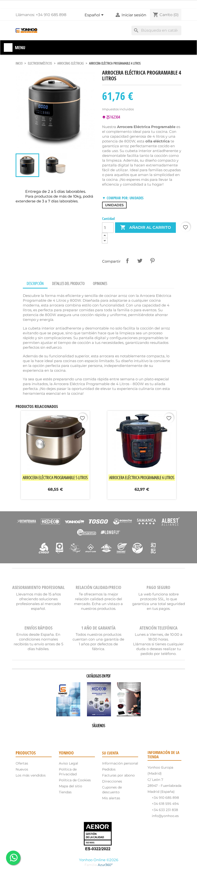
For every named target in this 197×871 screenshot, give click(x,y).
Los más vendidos (31, 775)
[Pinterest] (98, 734)
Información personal (120, 763)
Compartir (127, 260)
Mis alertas (111, 798)
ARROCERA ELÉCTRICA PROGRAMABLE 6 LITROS (141, 477)
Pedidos (109, 769)
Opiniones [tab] (100, 283)
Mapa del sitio (70, 786)
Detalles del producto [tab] (68, 283)
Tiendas (65, 792)
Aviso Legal (68, 763)
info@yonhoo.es (165, 816)
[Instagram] (105, 734)
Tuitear (140, 260)
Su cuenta (110, 753)
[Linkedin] (112, 734)
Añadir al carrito (145, 227)
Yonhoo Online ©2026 (98, 860)
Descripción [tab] (35, 283)
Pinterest (152, 260)
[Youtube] (92, 734)
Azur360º (105, 865)
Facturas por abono (118, 775)
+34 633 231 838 (165, 810)
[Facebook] (85, 734)
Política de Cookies (75, 780)
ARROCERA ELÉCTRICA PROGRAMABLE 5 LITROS (55, 477)
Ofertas (22, 763)
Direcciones (112, 781)
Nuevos (22, 769)
